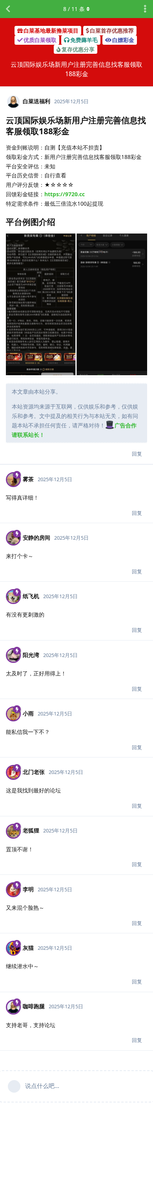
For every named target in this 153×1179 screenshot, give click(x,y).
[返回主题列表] (8, 9)
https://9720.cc (64, 194)
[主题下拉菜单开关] (145, 9)
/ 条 (74, 9)
